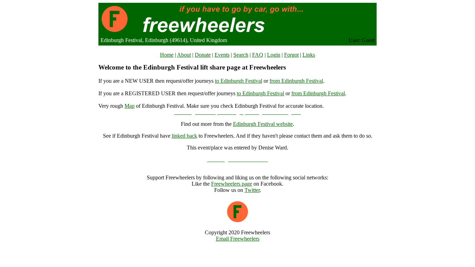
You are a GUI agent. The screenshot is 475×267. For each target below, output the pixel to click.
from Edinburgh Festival (296, 81)
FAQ (257, 55)
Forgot (291, 55)
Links (309, 55)
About (184, 55)
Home (167, 55)
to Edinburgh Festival (238, 81)
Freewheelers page (231, 184)
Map (129, 106)
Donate (203, 55)
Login (273, 55)
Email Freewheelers (237, 239)
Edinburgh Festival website (263, 124)
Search (240, 55)
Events (222, 55)
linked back (184, 136)
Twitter (252, 190)
